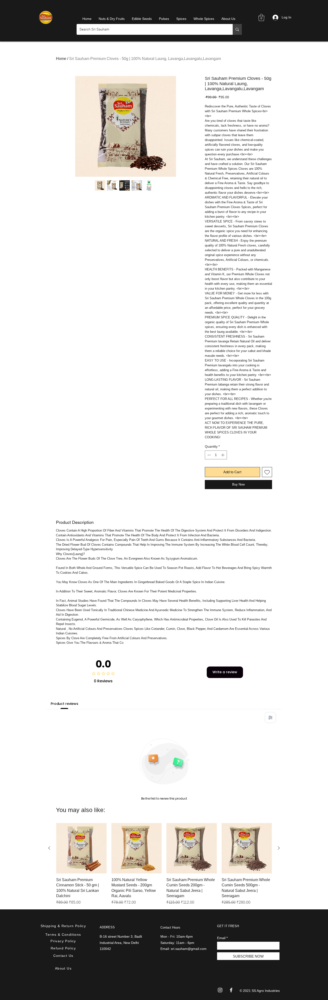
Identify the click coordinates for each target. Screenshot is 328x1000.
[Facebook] (231, 990)
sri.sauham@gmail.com (189, 949)
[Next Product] (279, 848)
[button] (261, 17)
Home (61, 59)
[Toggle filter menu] (270, 717)
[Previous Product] (49, 848)
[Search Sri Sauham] (237, 29)
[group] (164, 864)
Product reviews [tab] (64, 703)
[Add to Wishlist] (267, 472)
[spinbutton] (216, 455)
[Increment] (223, 455)
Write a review (225, 672)
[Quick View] (81, 848)
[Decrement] (209, 455)
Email (221, 938)
